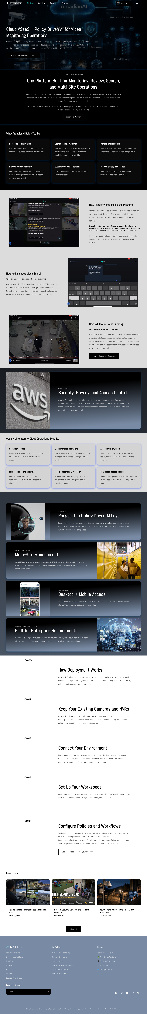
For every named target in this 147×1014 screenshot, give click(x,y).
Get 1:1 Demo (16, 947)
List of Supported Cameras (104, 356)
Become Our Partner (13, 953)
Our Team (9, 965)
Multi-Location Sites (59, 973)
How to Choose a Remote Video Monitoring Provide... (27, 911)
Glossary (9, 973)
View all (73, 929)
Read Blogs (10, 961)
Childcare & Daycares (59, 957)
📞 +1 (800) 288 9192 (105, 965)
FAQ (7, 969)
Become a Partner (73, 117)
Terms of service (90, 1009)
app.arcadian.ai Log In (105, 953)
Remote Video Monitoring (61, 953)
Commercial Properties (60, 969)
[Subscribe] (48, 992)
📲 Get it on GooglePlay (106, 961)
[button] (31, 3)
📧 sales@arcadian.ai (105, 969)
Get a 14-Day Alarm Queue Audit (23, 55)
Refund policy (68, 1009)
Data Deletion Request (14, 978)
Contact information (116, 1009)
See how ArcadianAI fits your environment (79, 852)
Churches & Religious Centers (62, 965)
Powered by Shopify (55, 1009)
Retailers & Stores (58, 961)
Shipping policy (103, 1009)
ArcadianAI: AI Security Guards (39, 1009)
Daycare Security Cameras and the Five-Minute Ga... (72, 911)
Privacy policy (78, 1009)
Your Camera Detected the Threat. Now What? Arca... (117, 911)
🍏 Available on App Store (106, 957)
